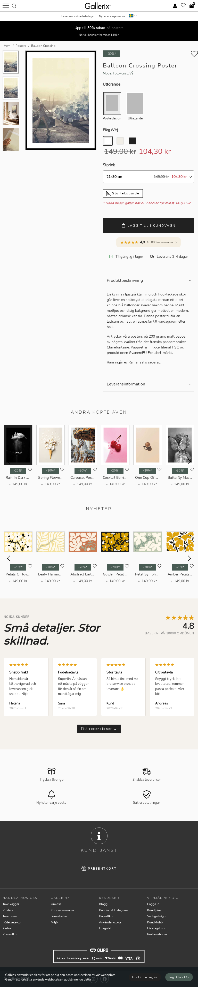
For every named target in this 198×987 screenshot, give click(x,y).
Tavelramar (10, 916)
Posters (8, 910)
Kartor (7, 928)
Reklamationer (157, 934)
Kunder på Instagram (113, 910)
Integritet (105, 928)
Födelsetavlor (12, 922)
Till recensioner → (99, 729)
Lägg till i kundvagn (152, 226)
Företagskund (156, 928)
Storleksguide (125, 193)
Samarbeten (59, 916)
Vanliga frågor (157, 916)
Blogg (103, 904)
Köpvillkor (106, 916)
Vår (132, 73)
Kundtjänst (154, 910)
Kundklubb (155, 922)
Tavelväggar (11, 904)
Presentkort (102, 869)
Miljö (54, 922)
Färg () (110, 129)
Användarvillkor (110, 922)
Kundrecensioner (62, 910)
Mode (107, 73)
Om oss (56, 904)
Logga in (153, 904)
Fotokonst (120, 73)
